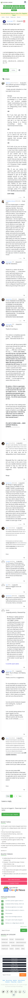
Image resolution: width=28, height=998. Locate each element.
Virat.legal (8, 561)
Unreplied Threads (14, 883)
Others (22, 948)
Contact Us (19, 982)
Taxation (11, 948)
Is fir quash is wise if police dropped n (14, 919)
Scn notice (4, 847)
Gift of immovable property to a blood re (14, 910)
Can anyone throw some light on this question (15, 870)
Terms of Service (21, 980)
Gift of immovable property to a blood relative (13, 843)
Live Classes (8, 6)
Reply (5, 70)
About (4, 980)
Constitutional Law (19, 939)
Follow (13, 70)
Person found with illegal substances (11, 832)
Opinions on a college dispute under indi (14, 923)
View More (3, 850)
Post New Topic (14, 969)
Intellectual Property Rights (17, 945)
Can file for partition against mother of (14, 900)
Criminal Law (4, 942)
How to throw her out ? (9, 871)
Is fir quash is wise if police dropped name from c (14, 826)
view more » (23, 926)
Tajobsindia (8, 82)
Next (20, 796)
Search (23, 930)
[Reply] (24, 197)
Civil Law (11, 939)
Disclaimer (7, 982)
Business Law (5, 939)
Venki (7, 584)
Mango (7, 443)
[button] (24, 22)
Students (17, 948)
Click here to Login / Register (10, 814)
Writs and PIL (7, 8)
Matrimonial (21, 8)
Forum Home (14, 958)
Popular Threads (14, 966)
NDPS (14, 8)
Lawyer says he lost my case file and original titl (14, 845)
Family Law (11, 942)
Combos (16, 6)
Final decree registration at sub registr (14, 907)
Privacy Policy (13, 982)
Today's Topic (14, 963)
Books (22, 6)
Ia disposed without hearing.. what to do (12, 834)
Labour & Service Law (21, 942)
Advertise (15, 980)
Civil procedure (6, 836)
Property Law (5, 948)
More (13, 10)
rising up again (10, 21)
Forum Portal (14, 961)
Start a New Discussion (14, 879)
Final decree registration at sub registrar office (13, 837)
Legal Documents (5, 945)
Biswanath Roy (8, 299)
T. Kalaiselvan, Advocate (10, 201)
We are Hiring (9, 980)
